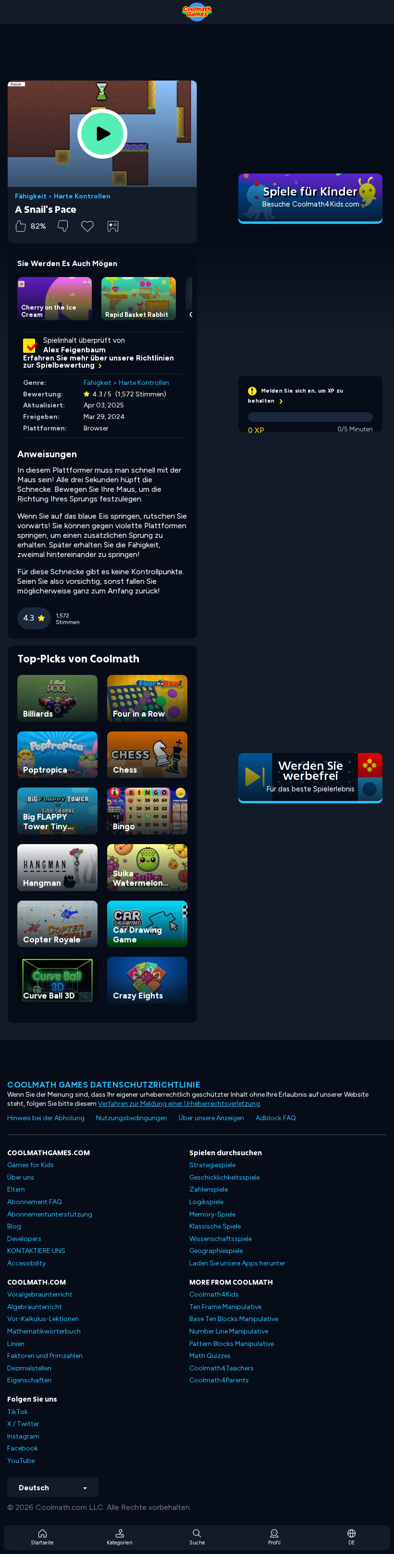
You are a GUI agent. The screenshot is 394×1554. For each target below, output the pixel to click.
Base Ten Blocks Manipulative (233, 1319)
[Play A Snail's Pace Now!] (102, 134)
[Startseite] (197, 12)
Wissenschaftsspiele (220, 1239)
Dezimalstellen (29, 1368)
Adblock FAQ (276, 1118)
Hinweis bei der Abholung (46, 1118)
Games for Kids (30, 1165)
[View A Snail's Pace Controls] (112, 226)
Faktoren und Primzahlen (45, 1356)
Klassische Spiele (215, 1226)
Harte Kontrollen (82, 196)
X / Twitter (23, 1424)
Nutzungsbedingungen (131, 1118)
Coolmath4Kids (214, 1294)
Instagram (23, 1436)
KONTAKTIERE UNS (36, 1251)
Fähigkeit (31, 196)
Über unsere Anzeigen (211, 1118)
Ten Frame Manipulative (225, 1307)
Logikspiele (206, 1202)
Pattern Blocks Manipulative (231, 1344)
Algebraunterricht (34, 1307)
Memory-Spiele (212, 1214)
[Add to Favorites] (87, 225)
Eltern (16, 1189)
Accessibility (26, 1263)
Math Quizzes (210, 1356)
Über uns (20, 1177)
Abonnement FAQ (34, 1202)
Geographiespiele (216, 1251)
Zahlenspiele (208, 1189)
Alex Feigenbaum (74, 350)
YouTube (21, 1461)
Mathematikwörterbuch (44, 1331)
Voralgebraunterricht (40, 1294)
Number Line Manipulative (228, 1331)
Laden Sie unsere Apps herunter (237, 1263)
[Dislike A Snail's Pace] (63, 226)
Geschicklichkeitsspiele (224, 1177)
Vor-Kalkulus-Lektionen (43, 1319)
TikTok (17, 1412)
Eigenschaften (29, 1380)
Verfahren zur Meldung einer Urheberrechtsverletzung (179, 1104)
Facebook (22, 1448)
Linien (16, 1344)
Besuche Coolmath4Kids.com (310, 204)
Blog (14, 1226)
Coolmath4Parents (219, 1380)
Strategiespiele (212, 1165)
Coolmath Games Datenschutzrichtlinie (103, 1085)
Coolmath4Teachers (221, 1368)
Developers (24, 1239)
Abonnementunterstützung (49, 1214)
